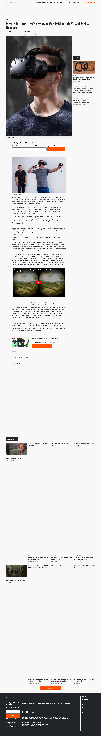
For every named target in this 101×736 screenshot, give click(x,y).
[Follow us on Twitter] (88, 2)
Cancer (30, 555)
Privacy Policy (32, 154)
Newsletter (76, 2)
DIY (60, 2)
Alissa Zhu (54, 561)
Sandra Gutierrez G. (33, 683)
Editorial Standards (28, 704)
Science (38, 2)
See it (42, 346)
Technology (45, 2)
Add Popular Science (41, 34)
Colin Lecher (77, 561)
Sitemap (52, 707)
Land (74, 75)
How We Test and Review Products (45, 704)
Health (7, 19)
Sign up (56, 149)
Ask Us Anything (77, 98)
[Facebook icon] (23, 712)
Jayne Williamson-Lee (56, 683)
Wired (56, 244)
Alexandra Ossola (10, 460)
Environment (53, 2)
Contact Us (67, 704)
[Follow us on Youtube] (94, 2)
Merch (83, 710)
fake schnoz (42, 237)
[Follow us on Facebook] (86, 2)
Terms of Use (61, 151)
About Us (59, 704)
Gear (64, 2)
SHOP (83, 712)
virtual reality (30, 197)
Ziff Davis (28, 722)
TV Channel (24, 707)
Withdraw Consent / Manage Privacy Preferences (36, 724)
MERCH (68, 2)
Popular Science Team (79, 104)
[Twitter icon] (27, 712)
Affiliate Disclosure (46, 707)
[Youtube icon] (33, 712)
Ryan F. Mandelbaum (11, 34)
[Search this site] (82, 2)
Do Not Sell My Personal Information (32, 725)
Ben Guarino (77, 683)
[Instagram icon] (30, 712)
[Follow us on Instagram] (91, 2)
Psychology (54, 555)
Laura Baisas (76, 81)
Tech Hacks (31, 677)
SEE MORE (50, 688)
